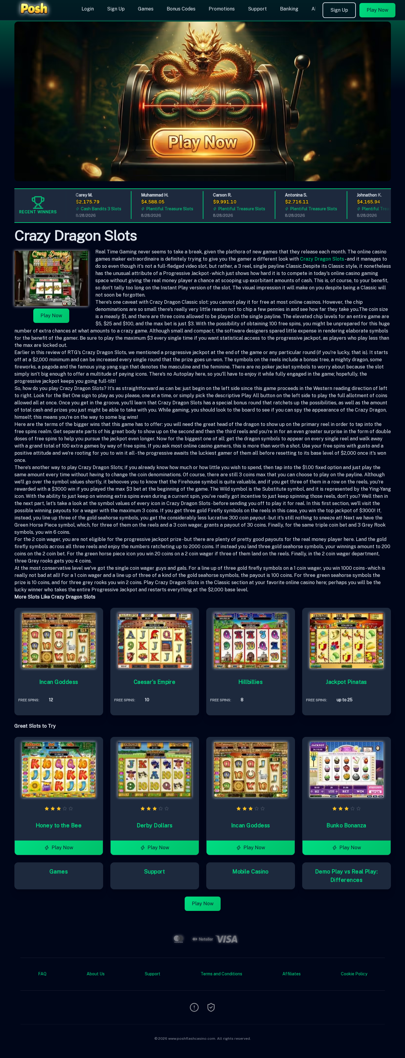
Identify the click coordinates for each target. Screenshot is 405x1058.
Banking (289, 9)
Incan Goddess (58, 682)
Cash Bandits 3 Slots (88, 208)
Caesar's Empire (155, 682)
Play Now (377, 10)
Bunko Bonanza (346, 825)
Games (145, 9)
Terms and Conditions (221, 973)
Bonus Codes (181, 9)
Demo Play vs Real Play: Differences (346, 875)
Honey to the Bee (59, 825)
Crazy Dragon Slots (322, 259)
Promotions (222, 9)
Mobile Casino (250, 871)
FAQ (42, 973)
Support (257, 9)
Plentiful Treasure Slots (157, 208)
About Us (96, 973)
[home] (40, 15)
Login (88, 9)
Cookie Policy (354, 973)
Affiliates (291, 973)
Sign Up (116, 9)
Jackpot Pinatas (346, 682)
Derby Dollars (155, 825)
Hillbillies (250, 682)
